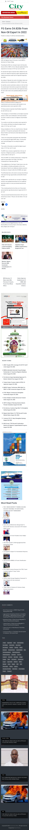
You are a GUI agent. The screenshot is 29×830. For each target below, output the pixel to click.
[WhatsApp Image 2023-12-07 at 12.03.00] (14, 449)
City (19, 223)
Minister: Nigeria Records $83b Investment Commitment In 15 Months (6, 265)
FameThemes (17, 827)
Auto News (18, 645)
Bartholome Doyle (7, 619)
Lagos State (9, 661)
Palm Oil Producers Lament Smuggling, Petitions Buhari (7, 246)
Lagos (4, 661)
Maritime (25, 224)
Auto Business (20, 642)
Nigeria (5, 226)
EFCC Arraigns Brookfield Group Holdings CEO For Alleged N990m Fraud (14, 778)
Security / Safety (5, 738)
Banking (16, 647)
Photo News (5, 666)
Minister (4, 664)
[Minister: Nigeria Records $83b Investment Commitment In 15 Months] (8, 255)
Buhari (21, 647)
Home (3, 21)
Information (19, 224)
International (20, 659)
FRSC (9, 659)
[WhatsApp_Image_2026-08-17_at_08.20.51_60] (14, 310)
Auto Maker (5, 645)
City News (14, 654)
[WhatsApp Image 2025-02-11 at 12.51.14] (14, 98)
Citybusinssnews (6, 654)
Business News (11, 649)
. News (4, 642)
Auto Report (5, 647)
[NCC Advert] (14, 218)
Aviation (11, 647)
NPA (17, 664)
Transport (9, 671)
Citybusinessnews (16, 652)
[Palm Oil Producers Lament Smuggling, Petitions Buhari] (8, 238)
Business (16, 223)
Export (14, 224)
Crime (3, 774)
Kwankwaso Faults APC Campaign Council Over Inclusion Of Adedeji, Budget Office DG (14, 704)
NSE (21, 664)
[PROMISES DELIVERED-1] (14, 343)
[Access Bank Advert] (14, 40)
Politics (11, 666)
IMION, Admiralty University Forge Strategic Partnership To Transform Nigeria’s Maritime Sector (15, 372)
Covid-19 (19, 654)
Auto (15, 642)
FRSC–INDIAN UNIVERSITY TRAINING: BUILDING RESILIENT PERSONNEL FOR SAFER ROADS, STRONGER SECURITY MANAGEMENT (14, 508)
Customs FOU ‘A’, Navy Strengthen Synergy (15, 418)
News (2, 226)
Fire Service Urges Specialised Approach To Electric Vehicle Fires (14, 741)
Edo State (16, 657)
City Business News (7, 17)
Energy (21, 657)
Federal (4, 659)
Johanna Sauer (6, 623)
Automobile (11, 645)
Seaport (16, 666)
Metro (20, 661)
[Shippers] (11, 485)
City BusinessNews (20, 35)
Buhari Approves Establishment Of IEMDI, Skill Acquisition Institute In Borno (21, 282)
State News (14, 668)
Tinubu (4, 671)
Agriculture (9, 642)
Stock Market (21, 668)
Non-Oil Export (11, 226)
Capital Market (19, 649)
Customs (5, 657)
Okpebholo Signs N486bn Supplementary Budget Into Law (21, 246)
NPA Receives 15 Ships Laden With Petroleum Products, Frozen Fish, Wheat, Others (8, 282)
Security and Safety (7, 668)
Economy (8, 21)
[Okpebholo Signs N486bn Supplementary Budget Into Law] (21, 238)
